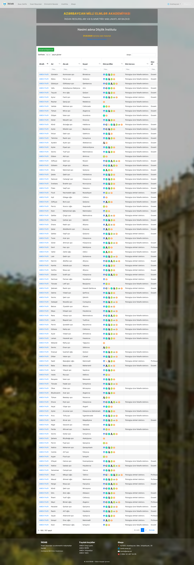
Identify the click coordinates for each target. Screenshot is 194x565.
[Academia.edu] (109, 74)
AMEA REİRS (84, 548)
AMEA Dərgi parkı (86, 546)
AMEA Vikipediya (85, 550)
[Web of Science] (106, 83)
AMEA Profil (43, 74)
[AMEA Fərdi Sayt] (114, 74)
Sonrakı (152, 530)
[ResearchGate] (106, 74)
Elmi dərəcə (130, 64)
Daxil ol (188, 4)
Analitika (64, 4)
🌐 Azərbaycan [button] (173, 4)
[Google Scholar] (104, 74)
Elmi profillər (108, 64)
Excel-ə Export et (46, 50)
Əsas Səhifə (22, 4)
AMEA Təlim (84, 553)
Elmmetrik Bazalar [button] (51, 4)
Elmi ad (152, 63)
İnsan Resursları (36, 4)
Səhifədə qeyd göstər (49, 55)
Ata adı (65, 64)
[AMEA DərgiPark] (114, 97)
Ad (52, 64)
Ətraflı (41, 64)
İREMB (10, 4)
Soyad (85, 64)
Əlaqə (73, 4)
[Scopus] (109, 124)
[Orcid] (112, 74)
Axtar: (129, 55)
